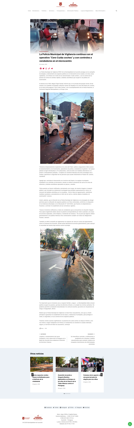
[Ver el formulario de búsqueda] (116, 11)
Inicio (29, 10)
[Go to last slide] (32, 374)
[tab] (64, 393)
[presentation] (41, 364)
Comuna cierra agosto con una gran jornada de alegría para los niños (92, 377)
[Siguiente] (101, 374)
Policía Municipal (43, 51)
